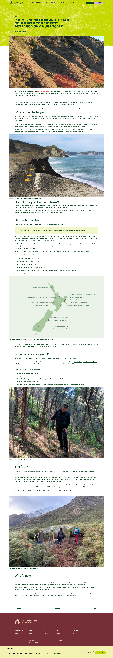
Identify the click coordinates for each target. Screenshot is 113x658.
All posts (57, 608)
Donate (99, 3)
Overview (17, 633)
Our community (60, 635)
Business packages (33, 635)
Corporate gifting (33, 638)
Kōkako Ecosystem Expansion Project (85, 362)
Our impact (45, 633)
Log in (90, 3)
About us (59, 633)
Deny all (89, 653)
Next (95, 608)
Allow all (100, 653)
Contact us (59, 640)
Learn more (57, 653)
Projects (45, 635)
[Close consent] (104, 649)
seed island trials (43, 92)
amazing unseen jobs (56, 129)
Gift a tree (17, 635)
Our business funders (34, 642)
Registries (17, 638)
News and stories (47, 638)
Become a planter (61, 638)
